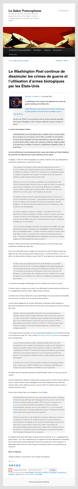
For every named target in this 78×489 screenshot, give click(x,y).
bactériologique (29, 472)
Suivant (66, 60)
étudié (40, 392)
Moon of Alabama (34, 96)
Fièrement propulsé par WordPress (39, 482)
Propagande (52, 472)
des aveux (50, 407)
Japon (36, 472)
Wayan (26, 61)
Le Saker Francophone (25, 10)
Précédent (58, 60)
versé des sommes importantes (48, 335)
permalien (39, 474)
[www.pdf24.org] (10, 470)
